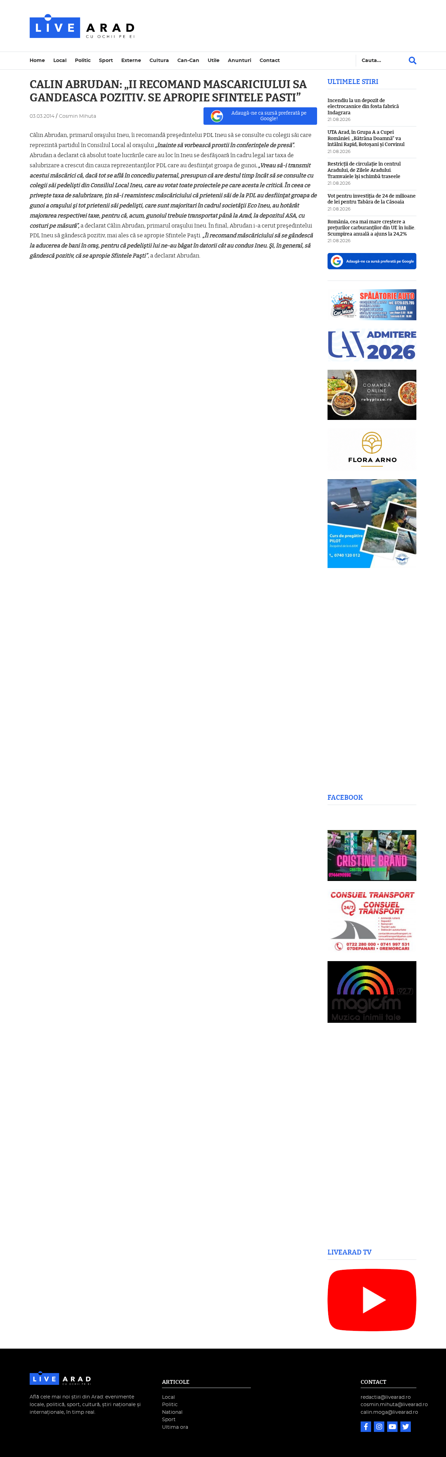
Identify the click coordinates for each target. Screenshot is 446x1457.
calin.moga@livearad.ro (389, 1412)
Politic (83, 60)
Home (37, 60)
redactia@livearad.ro (386, 1397)
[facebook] (366, 1427)
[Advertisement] (283, 25)
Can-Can (188, 60)
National (172, 1412)
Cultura (159, 60)
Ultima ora (175, 1427)
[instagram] (380, 1427)
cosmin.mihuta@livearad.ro (394, 1404)
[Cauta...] (412, 61)
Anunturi (239, 60)
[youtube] (393, 1427)
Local (60, 60)
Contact (270, 60)
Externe (131, 60)
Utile (214, 60)
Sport (106, 60)
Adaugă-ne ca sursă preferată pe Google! (269, 115)
